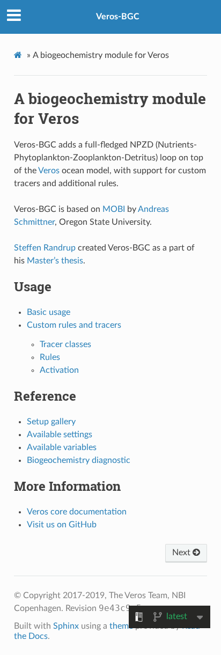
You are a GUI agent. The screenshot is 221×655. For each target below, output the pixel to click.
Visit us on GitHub (62, 524)
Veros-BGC (117, 16)
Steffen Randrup (45, 248)
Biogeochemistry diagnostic (78, 460)
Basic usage (48, 312)
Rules (50, 357)
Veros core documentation (77, 511)
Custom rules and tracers (74, 325)
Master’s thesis (55, 260)
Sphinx (66, 626)
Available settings (59, 434)
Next (182, 552)
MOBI (113, 209)
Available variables (62, 447)
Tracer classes (65, 344)
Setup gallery (51, 421)
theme (121, 626)
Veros (49, 170)
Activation (59, 370)
